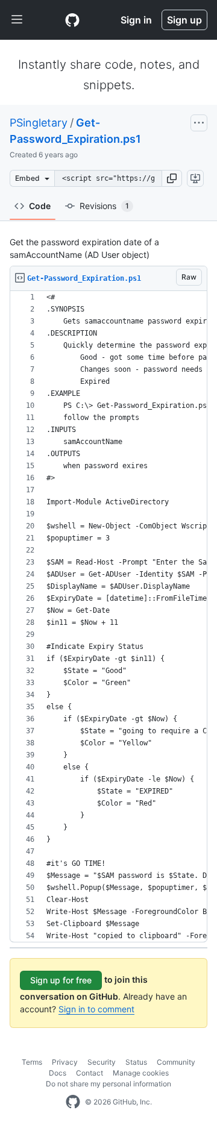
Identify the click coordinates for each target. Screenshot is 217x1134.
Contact (89, 1072)
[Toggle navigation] (17, 20)
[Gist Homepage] (72, 20)
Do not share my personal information (108, 1083)
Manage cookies (141, 1072)
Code (40, 206)
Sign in (136, 20)
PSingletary (39, 122)
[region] (108, 616)
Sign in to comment (96, 1009)
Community (176, 1062)
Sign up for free (61, 980)
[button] (172, 178)
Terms (32, 1062)
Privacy (65, 1062)
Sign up (184, 20)
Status (136, 1062)
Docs (57, 1072)
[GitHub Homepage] (73, 1102)
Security (101, 1062)
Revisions (104, 206)
